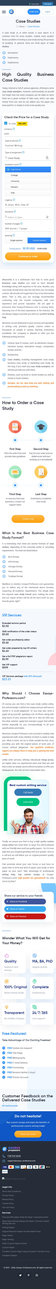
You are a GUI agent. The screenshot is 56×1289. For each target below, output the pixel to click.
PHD (13, 193)
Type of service (11, 141)
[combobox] (28, 157)
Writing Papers (8, 1227)
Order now (33, 11)
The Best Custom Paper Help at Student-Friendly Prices (26, 1251)
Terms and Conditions (11, 1191)
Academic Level (12, 164)
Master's (14, 187)
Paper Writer (7, 1235)
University (15, 181)
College (14, 175)
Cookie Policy (8, 1203)
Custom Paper (8, 1247)
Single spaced (16, 240)
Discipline (9, 212)
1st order (17, 123)
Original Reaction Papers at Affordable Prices (21, 1231)
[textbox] (28, 217)
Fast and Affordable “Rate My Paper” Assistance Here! (25, 1217)
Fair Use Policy (8, 1207)
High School (16, 169)
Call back (47, 4)
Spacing (8, 235)
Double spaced (39, 240)
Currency (8, 129)
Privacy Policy (8, 1195)
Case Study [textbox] (14, 158)
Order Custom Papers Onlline (14, 1243)
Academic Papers (9, 1255)
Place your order (28, 1134)
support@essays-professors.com (21, 1161)
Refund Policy (8, 1199)
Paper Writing (8, 1239)
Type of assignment (13, 152)
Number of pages (12, 224)
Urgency (8, 200)
